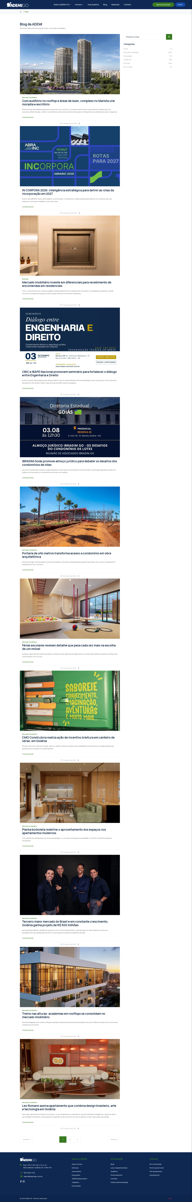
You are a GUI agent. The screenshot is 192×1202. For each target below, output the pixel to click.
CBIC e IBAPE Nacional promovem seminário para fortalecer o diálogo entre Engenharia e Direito (69, 373)
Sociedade (148, 56)
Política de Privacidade (119, 1182)
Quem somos (77, 1164)
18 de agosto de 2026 (69, 213)
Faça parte (76, 1175)
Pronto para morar (157, 1168)
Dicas (148, 49)
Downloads (76, 1186)
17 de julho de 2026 (69, 760)
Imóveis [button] (78, 4)
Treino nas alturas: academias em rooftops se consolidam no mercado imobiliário (63, 1015)
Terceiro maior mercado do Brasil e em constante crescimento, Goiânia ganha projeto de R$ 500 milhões (65, 923)
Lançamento (155, 1175)
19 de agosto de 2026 (69, 123)
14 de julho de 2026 (69, 1128)
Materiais (115, 4)
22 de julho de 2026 (69, 668)
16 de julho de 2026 (69, 944)
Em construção (156, 1164)
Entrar (180, 4)
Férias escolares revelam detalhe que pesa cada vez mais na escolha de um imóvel (69, 647)
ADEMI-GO (148, 59)
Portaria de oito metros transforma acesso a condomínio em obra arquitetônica (66, 555)
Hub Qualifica (93, 4)
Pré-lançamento (156, 1171)
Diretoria (75, 1168)
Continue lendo (28, 117)
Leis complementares (119, 1168)
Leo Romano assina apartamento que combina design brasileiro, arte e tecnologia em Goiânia (69, 1107)
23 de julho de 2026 (69, 484)
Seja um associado (163, 5)
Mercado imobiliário (148, 52)
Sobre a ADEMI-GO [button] (61, 4)
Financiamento (116, 1175)
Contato (127, 4)
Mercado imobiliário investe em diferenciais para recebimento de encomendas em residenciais (66, 284)
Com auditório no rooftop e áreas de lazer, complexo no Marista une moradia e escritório (68, 102)
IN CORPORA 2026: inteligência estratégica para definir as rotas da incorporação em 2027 (68, 192)
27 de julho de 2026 (69, 394)
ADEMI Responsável (79, 1178)
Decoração (148, 67)
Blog (105, 4)
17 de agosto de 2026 (69, 305)
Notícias (148, 63)
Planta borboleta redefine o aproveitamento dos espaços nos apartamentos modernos (64, 831)
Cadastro (75, 1182)
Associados (76, 1171)
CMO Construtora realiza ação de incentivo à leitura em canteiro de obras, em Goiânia (68, 739)
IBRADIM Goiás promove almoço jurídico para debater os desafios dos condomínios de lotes (69, 463)
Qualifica (114, 1171)
